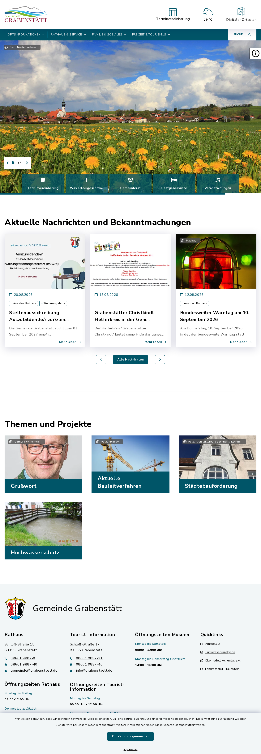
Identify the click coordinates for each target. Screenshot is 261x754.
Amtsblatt (212, 644)
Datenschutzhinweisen (190, 725)
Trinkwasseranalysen (220, 652)
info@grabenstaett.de (94, 670)
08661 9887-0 (23, 658)
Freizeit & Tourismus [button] (149, 34)
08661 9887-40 (24, 664)
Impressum (131, 749)
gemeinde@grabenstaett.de (34, 670)
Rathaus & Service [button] (66, 34)
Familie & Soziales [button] (107, 34)
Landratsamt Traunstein (222, 669)
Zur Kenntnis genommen (130, 736)
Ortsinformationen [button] (24, 34)
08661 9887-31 (89, 658)
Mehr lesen (68, 342)
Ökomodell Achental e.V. (223, 660)
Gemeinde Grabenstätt (77, 608)
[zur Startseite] (26, 14)
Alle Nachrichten (130, 359)
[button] (255, 53)
